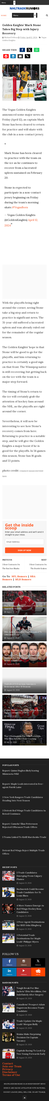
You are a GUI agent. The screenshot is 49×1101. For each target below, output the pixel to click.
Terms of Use (11, 1075)
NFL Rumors (19, 576)
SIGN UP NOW (24, 550)
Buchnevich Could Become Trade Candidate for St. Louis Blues (30, 892)
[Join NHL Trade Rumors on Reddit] (38, 970)
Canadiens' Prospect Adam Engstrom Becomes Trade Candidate (31, 1007)
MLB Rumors (23, 579)
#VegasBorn (20, 207)
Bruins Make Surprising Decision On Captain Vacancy (29, 1037)
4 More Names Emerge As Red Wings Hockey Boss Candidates (30, 908)
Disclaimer (9, 1072)
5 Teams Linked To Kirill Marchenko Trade (24, 837)
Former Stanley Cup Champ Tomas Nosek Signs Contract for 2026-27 (23, 711)
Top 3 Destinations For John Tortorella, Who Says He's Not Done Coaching (22, 737)
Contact (7, 1063)
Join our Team (12, 1066)
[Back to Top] (24, 1098)
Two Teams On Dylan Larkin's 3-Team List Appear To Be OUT (23, 607)
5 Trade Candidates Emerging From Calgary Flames (29, 876)
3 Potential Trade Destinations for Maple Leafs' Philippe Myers (29, 938)
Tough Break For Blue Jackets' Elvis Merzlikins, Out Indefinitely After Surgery (31, 991)
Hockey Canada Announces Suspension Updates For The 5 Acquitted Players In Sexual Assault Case (22, 658)
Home (4, 15)
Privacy (7, 1069)
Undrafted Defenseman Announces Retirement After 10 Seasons (20, 685)
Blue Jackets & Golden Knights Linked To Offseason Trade (23, 633)
